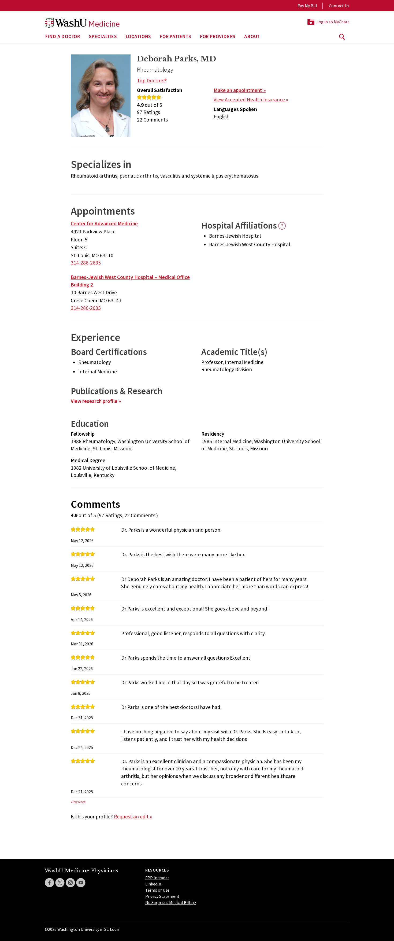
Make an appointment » (240, 90)
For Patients (175, 37)
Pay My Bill (307, 5)
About (252, 37)
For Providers (217, 37)
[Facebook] (49, 882)
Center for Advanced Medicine (104, 223)
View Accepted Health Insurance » (251, 99)
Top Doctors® (152, 80)
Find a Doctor (62, 37)
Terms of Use (157, 890)
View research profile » (96, 401)
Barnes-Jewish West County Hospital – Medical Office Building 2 (130, 281)
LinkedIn (153, 884)
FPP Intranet (157, 877)
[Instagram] (70, 882)
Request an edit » (133, 816)
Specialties (103, 37)
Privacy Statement (162, 896)
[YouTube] (81, 882)
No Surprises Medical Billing (170, 902)
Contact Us (339, 5)
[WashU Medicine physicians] (82, 23)
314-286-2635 (86, 262)
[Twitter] (60, 882)
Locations (138, 37)
